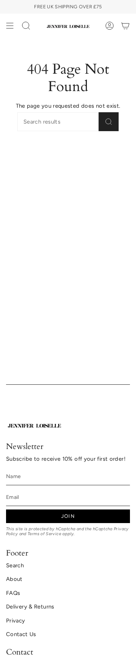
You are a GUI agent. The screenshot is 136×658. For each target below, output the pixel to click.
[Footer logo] (34, 424)
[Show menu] (9, 25)
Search (15, 565)
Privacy (15, 620)
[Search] (109, 121)
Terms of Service (44, 533)
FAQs (13, 593)
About (14, 579)
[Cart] (125, 25)
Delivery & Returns (30, 606)
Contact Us (21, 634)
